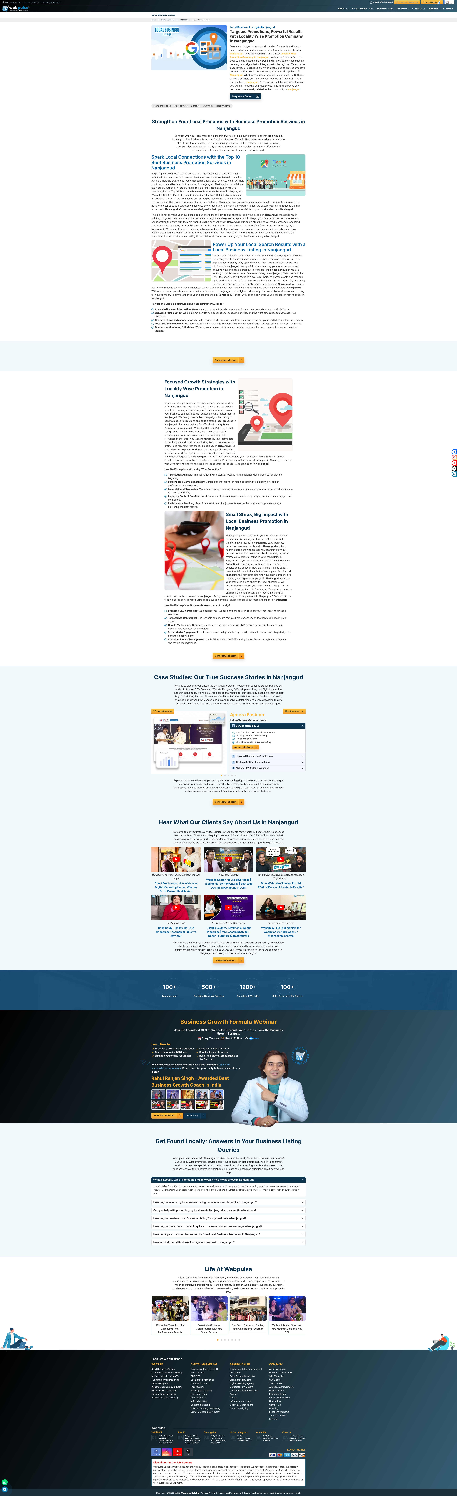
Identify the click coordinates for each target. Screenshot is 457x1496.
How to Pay (275, 1401)
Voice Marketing (199, 1401)
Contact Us (275, 1404)
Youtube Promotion (200, 1383)
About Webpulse (277, 1369)
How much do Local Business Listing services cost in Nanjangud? (194, 1242)
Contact (448, 8)
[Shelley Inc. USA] (176, 907)
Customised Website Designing (166, 1372)
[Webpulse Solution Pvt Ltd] (15, 8)
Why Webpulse (276, 1376)
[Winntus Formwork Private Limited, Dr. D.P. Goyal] (176, 859)
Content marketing (200, 1404)
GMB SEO (195, 1376)
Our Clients (274, 1379)
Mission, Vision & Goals (280, 1372)
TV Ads (233, 1397)
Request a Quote (242, 96)
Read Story (192, 1115)
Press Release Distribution (243, 1376)
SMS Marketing (198, 1397)
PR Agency (235, 1372)
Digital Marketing (362, 8)
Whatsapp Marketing (201, 1390)
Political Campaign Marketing (205, 1408)
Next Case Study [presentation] (293, 711)
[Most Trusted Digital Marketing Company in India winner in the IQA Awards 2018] (216, 1094)
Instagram (167, 1455)
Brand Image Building (240, 1379)
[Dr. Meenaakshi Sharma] (281, 907)
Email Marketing (199, 1394)
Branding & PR (384, 8)
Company (417, 8)
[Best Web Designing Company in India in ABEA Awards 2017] (158, 1094)
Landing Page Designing (163, 1394)
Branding (273, 1408)
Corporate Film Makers (241, 1387)
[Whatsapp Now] (5, 1482)
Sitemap (273, 1419)
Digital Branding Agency (242, 1383)
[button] (267, 726)
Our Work (433, 8)
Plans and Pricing (162, 106)
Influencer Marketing (240, 1401)
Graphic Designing (239, 1408)
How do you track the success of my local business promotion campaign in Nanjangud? (207, 1226)
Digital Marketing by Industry (205, 1412)
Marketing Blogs (277, 1394)
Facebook (156, 1455)
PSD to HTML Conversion (164, 1390)
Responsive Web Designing (165, 1397)
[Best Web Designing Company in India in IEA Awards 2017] (173, 1094)
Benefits (195, 106)
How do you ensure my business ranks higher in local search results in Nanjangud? (205, 1202)
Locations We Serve (279, 1412)
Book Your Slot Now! (164, 1115)
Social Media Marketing (202, 1379)
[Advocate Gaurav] (228, 859)
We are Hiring (429, 2)
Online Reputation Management (246, 1369)
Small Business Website (163, 1369)
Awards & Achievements (281, 1387)
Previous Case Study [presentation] (164, 711)
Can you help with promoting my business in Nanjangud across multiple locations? (204, 1210)
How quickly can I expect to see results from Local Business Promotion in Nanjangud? (206, 1234)
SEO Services (197, 1372)
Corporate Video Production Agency (244, 1392)
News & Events (276, 1390)
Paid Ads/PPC (197, 1387)
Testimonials (275, 1383)
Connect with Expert (225, 360)
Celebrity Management (241, 1404)
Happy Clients (223, 106)
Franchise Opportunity (408, 2)
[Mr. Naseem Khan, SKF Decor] (228, 907)
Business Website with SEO (165, 1376)
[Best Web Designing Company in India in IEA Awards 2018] (187, 1094)
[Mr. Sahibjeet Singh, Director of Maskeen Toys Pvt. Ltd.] (281, 859)
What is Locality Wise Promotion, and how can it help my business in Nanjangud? (203, 1179)
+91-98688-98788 (383, 2)
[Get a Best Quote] (5, 1489)
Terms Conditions (278, 1415)
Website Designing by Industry (166, 1387)
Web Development (160, 1383)
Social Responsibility (279, 1397)
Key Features (181, 106)
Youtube (177, 1455)
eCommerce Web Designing (165, 1379)
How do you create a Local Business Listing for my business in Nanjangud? (199, 1218)
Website (342, 8)
